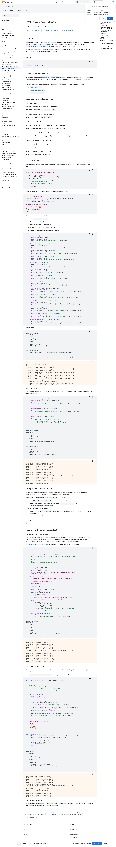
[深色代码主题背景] (90, 62)
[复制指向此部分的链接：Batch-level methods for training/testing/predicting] (65, 122)
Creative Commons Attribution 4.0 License (65, 813)
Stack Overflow (73, 832)
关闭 (102, 18)
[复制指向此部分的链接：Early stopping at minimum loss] (50, 534)
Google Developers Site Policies (48, 814)
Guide (11, 10)
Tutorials (4, 10)
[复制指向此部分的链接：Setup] (33, 57)
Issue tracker (73, 827)
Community (54, 2)
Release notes (73, 829)
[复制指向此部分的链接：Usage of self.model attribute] (54, 489)
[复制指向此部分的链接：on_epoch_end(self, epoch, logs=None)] (52, 151)
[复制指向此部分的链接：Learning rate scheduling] (45, 667)
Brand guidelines (74, 834)
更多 (63, 2)
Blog (24, 827)
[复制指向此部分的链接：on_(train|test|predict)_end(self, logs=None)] (57, 114)
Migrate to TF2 (19, 10)
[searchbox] (10, 15)
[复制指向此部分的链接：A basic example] (41, 161)
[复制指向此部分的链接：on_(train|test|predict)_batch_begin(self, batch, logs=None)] (68, 125)
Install (20, 2)
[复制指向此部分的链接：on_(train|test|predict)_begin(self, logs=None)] (59, 107)
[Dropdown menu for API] (36, 2)
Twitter (25, 832)
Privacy (29, 843)
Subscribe (97, 843)
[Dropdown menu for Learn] (29, 2)
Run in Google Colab (35, 30)
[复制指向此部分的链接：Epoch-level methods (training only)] (53, 141)
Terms (24, 843)
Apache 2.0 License (27, 814)
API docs (64, 803)
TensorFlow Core (8, 7)
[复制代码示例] (92, 62)
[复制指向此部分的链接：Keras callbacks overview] (49, 73)
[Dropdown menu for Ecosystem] (47, 2)
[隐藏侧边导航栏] (19, 844)
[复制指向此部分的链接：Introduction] (38, 38)
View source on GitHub (52, 30)
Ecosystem (43, 2)
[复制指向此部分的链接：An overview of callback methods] (56, 99)
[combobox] (83, 1)
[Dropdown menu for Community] (59, 2)
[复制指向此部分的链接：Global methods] (39, 103)
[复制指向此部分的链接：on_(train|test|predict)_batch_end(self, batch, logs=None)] (66, 133)
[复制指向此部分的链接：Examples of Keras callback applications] (62, 530)
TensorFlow (29, 18)
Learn (25, 2)
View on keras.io (68, 30)
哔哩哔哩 (25, 834)
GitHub (107, 2)
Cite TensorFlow (74, 837)
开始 (110, 18)
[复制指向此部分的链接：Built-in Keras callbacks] (44, 800)
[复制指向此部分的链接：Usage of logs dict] (41, 388)
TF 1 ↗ (27, 10)
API (33, 2)
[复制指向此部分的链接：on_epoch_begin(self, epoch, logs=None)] (54, 144)
